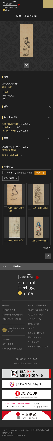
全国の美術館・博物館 (11, 319)
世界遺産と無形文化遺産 (12, 315)
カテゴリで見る (8, 310)
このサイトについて (36, 333)
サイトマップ (33, 342)
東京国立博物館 (9, 131)
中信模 (5, 92)
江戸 (10, 87)
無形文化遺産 (7, 344)
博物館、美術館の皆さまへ (39, 310)
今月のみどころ (34, 319)
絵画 (4, 87)
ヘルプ (30, 328)
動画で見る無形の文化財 (12, 349)
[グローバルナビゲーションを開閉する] (48, 4)
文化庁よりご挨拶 (35, 315)
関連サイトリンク (35, 337)
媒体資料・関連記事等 (37, 305)
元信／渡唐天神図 (40, 208)
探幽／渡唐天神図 (10, 124)
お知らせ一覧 (33, 324)
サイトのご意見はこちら (38, 346)
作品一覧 (6, 305)
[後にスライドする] (47, 248)
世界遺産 (6, 339)
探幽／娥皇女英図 (16, 240)
